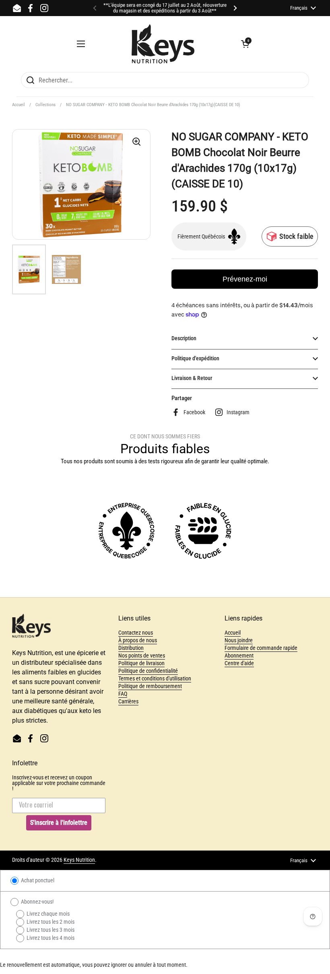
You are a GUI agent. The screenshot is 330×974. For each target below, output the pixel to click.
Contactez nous (135, 632)
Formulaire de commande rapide (261, 648)
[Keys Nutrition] (163, 44)
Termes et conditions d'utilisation (154, 678)
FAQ (122, 693)
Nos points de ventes (141, 655)
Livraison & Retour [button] (191, 378)
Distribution (131, 648)
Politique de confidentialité (148, 671)
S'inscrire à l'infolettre (58, 822)
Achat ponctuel (37, 880)
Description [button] (183, 338)
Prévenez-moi (245, 279)
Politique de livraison (141, 663)
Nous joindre (239, 640)
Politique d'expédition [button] (195, 358)
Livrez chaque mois (47, 913)
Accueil (18, 104)
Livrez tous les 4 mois (49, 938)
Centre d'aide (239, 663)
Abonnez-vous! (37, 901)
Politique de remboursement (150, 686)
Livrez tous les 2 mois (49, 922)
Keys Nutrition (79, 860)
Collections (45, 104)
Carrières (128, 701)
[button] (245, 44)
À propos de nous (137, 640)
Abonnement (239, 655)
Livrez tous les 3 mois (49, 930)
